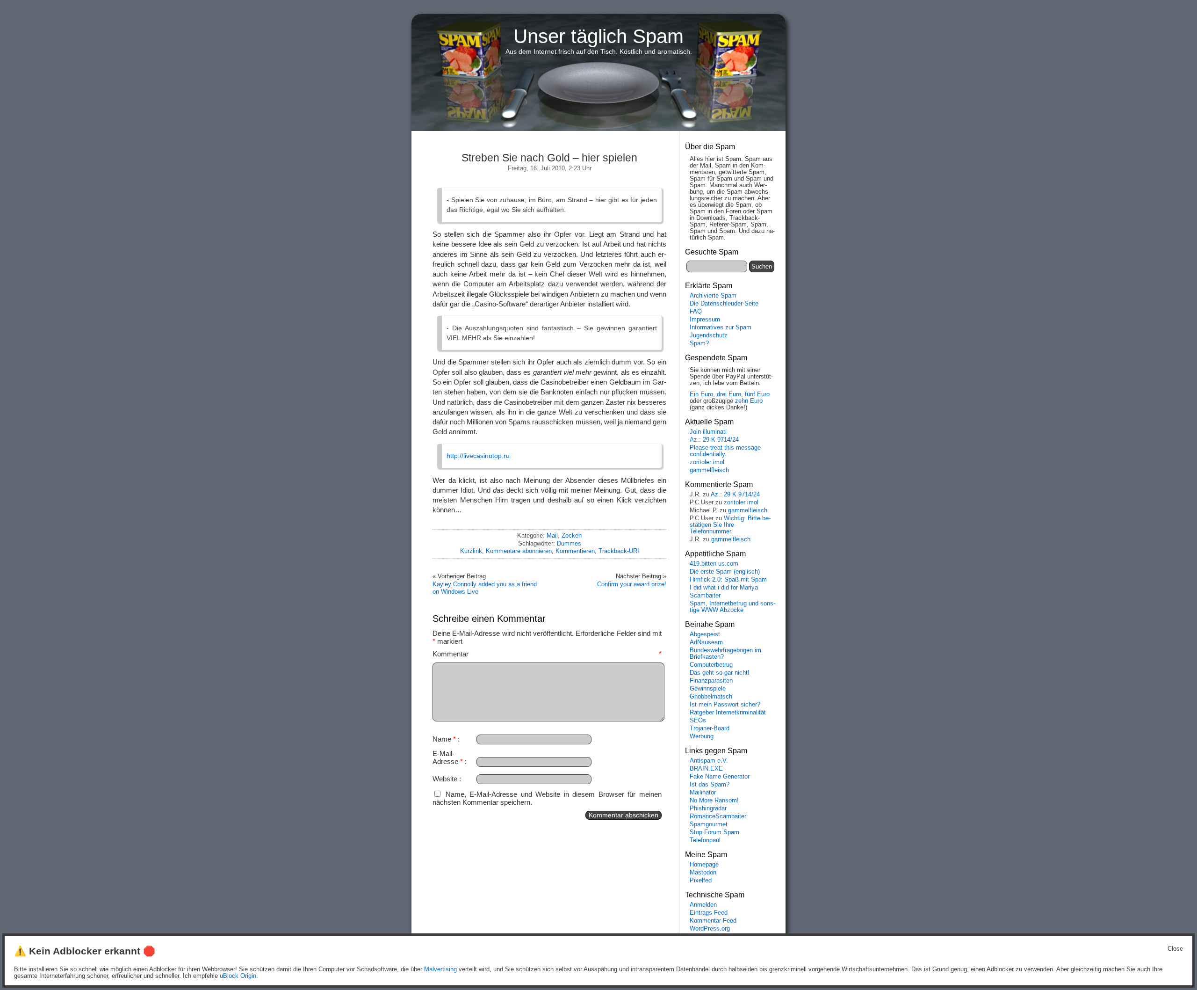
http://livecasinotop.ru (478, 455)
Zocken (572, 535)
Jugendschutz (709, 335)
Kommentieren (575, 550)
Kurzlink (471, 550)
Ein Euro (701, 394)
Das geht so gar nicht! (720, 673)
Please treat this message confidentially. (725, 451)
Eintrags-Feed (709, 913)
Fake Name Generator (720, 776)
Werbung (702, 736)
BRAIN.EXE (706, 768)
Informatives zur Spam (720, 327)
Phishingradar (708, 808)
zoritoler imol (707, 462)
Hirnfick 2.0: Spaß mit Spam (728, 579)
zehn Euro (749, 401)
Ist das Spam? (709, 784)
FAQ (696, 311)
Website (445, 779)
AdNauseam (706, 642)
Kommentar (547, 654)
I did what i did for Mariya (724, 587)
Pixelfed (701, 880)
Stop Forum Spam (714, 832)
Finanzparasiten (711, 680)
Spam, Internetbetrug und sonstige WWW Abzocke (732, 606)
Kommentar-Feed (713, 920)
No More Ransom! (714, 800)
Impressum (705, 319)
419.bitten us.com (714, 564)
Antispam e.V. (709, 760)
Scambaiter (705, 595)
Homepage (704, 864)
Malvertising (440, 969)
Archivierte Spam (713, 295)
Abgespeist (705, 634)
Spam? (699, 343)
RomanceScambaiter (718, 816)
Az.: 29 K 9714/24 (714, 440)
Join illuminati (708, 432)
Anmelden (703, 905)
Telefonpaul (705, 840)
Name (444, 739)
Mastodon (703, 872)
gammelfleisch (709, 470)
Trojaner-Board (709, 728)
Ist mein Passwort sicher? (725, 704)
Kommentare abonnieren (519, 550)
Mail (552, 535)
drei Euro (729, 394)
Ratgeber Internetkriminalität (728, 712)
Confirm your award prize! (631, 584)
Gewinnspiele (708, 688)
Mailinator (703, 792)
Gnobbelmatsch (711, 696)
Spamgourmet (709, 824)
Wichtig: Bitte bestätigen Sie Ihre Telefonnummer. (730, 525)
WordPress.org (710, 928)
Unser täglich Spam (598, 36)
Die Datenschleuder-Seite (724, 303)
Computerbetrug (711, 665)
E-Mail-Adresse (448, 757)
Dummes (569, 543)
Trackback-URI (618, 550)
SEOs (698, 720)
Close (1175, 949)
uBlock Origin (238, 976)
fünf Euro (757, 394)
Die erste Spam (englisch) (725, 571)
